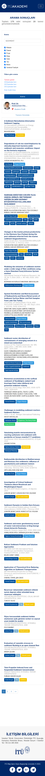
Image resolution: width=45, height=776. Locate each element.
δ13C (7, 223)
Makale (8, 47)
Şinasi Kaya (9, 631)
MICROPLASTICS (27, 179)
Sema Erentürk (10, 318)
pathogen (16, 172)
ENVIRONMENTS (17, 186)
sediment (33, 172)
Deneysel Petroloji (11, 451)
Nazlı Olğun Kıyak (11, 216)
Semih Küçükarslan (11, 604)
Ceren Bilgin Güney (11, 559)
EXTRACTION (29, 186)
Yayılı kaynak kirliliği (11, 370)
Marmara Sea (33, 251)
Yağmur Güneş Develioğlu (13, 536)
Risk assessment (25, 322)
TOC (21, 254)
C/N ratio (28, 254)
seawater (25, 172)
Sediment (30, 326)
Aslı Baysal (8, 164)
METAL (7, 186)
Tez (7, 62)
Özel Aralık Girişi (10, 90)
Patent (8, 50)
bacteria (7, 172)
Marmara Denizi (34, 216)
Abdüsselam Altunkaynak (13, 285)
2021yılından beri (10, 87)
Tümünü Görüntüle (22, 115)
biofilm (37, 168)
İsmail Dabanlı (10, 581)
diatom (30, 223)
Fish (6, 330)
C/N (30, 220)
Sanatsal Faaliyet (12, 67)
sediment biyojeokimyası (13, 220)
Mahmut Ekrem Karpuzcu (13, 363)
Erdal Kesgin (9, 680)
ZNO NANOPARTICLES (12, 179)
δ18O (36, 220)
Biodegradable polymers (13, 168)
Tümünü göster (9, 80)
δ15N (13, 223)
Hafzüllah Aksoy (10, 420)
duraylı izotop (21, 223)
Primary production (11, 254)
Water (37, 326)
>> (15, 691)
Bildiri (8, 65)
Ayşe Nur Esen (9, 474)
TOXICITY (33, 183)
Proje (8, 53)
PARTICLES (8, 183)
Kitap (8, 56)
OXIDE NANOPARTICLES (25, 175)
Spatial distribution (11, 322)
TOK (25, 220)
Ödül (8, 59)
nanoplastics (28, 168)
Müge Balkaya (9, 135)
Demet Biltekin (10, 402)
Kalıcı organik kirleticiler (13, 366)
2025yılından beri (10, 84)
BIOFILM (17, 183)
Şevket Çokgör (9, 497)
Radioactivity (9, 326)
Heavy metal (20, 326)
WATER (24, 183)
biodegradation (10, 175)
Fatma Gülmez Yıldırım (12, 447)
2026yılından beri (10, 82)
